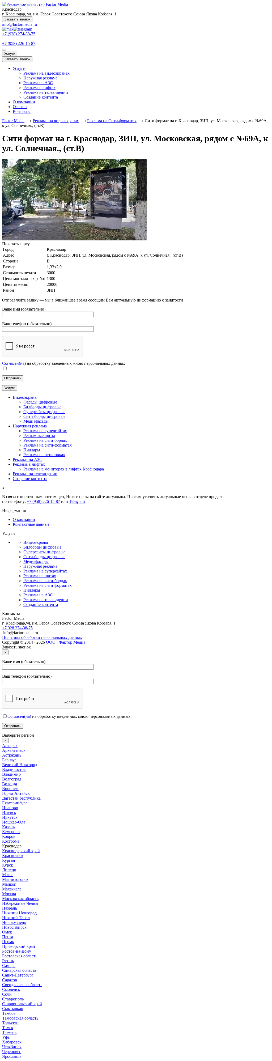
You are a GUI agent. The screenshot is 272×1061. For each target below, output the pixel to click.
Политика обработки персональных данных (42, 637)
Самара (8, 965)
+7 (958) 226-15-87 (18, 43)
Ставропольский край (22, 1003)
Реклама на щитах (39, 576)
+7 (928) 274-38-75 (18, 34)
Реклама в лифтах (39, 87)
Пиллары (31, 590)
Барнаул (9, 760)
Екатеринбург (14, 803)
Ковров (8, 836)
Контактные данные (31, 524)
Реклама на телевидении (45, 92)
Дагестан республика (21, 798)
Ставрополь (13, 999)
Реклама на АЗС (38, 82)
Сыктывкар (12, 1008)
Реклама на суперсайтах (45, 571)
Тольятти (10, 1023)
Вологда (9, 784)
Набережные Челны (20, 903)
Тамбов (9, 1013)
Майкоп (9, 884)
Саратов (9, 980)
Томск (7, 1027)
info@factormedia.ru (19, 24)
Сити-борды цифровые (44, 556)
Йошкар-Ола (13, 822)
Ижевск (9, 812)
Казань (8, 827)
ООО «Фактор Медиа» (66, 642)
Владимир (11, 774)
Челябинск (12, 1047)
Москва (9, 894)
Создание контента (40, 97)
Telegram (77, 501)
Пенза (7, 937)
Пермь (8, 941)
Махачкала (12, 889)
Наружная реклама (40, 78)
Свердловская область (22, 984)
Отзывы (20, 106)
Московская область (20, 898)
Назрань (9, 908)
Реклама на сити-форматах (47, 585)
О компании (24, 102)
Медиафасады (36, 561)
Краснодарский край (21, 850)
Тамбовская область (20, 1018)
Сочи (7, 994)
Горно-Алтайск (16, 793)
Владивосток (14, 769)
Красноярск (12, 855)
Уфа (6, 1037)
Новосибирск (14, 927)
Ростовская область (19, 956)
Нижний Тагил (16, 917)
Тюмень (9, 1032)
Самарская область (19, 970)
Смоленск (11, 989)
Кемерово (11, 831)
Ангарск (10, 745)
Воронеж (10, 788)
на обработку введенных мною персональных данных (68, 716)
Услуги (9, 54)
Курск (7, 865)
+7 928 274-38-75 (17, 628)
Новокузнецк (14, 922)
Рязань (8, 960)
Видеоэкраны (35, 542)
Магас (7, 874)
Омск (7, 932)
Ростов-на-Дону (16, 951)
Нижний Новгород (19, 913)
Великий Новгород (19, 764)
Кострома (10, 841)
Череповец (12, 1051)
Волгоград (11, 779)
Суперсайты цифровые (44, 552)
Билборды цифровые (42, 547)
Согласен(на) (14, 363)
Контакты (22, 111)
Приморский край (18, 946)
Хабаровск (12, 1042)
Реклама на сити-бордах (45, 580)
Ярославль (11, 1056)
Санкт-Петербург (17, 975)
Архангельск (14, 750)
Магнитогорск (15, 879)
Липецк (9, 870)
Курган (8, 860)
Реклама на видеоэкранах (46, 73)
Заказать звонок (17, 19)
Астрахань (11, 755)
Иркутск (10, 817)
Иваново (10, 807)
